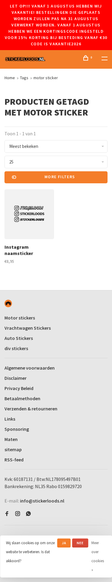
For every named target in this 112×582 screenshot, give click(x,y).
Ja (64, 543)
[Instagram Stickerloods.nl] (17, 514)
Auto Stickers (18, 338)
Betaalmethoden (22, 398)
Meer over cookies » (97, 556)
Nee (80, 543)
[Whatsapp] (28, 514)
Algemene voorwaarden (29, 368)
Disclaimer (15, 378)
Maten (11, 439)
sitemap (13, 449)
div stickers (16, 348)
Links (9, 419)
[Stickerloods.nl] (8, 303)
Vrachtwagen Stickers (27, 328)
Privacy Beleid (18, 388)
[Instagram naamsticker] (29, 215)
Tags (24, 77)
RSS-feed (14, 460)
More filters (60, 176)
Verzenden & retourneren (30, 409)
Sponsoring (16, 429)
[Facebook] (6, 514)
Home (9, 77)
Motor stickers (19, 318)
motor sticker (45, 77)
